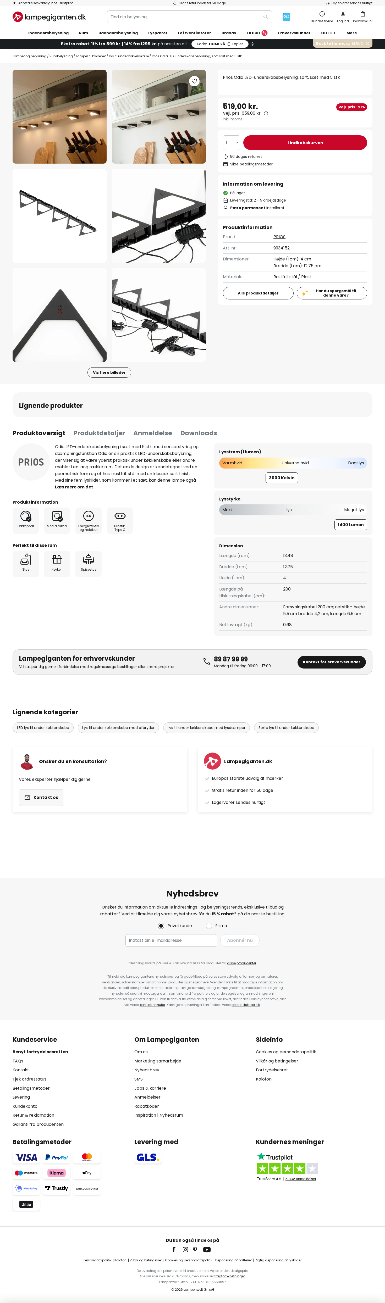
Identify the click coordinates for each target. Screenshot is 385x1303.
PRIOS (279, 237)
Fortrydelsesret (272, 1070)
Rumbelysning (61, 56)
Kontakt (21, 1070)
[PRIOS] (31, 462)
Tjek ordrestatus (29, 1079)
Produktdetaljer (99, 433)
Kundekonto (25, 1106)
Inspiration (145, 1115)
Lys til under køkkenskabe (129, 56)
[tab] (39, 433)
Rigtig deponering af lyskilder (278, 1260)
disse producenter (241, 963)
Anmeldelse (152, 433)
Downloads (198, 433)
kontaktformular (152, 1005)
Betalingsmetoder (31, 1088)
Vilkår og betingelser (277, 1061)
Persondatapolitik (97, 1260)
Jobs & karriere (150, 1088)
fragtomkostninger (229, 1276)
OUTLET (328, 33)
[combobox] (189, 17)
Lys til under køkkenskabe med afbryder (118, 727)
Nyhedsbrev (146, 1070)
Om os (141, 1052)
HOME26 (220, 44)
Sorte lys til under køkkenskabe (286, 727)
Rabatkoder (146, 1106)
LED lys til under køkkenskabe (43, 727)
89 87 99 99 (231, 659)
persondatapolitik (246, 1005)
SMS (138, 1079)
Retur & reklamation (33, 1115)
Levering (21, 1097)
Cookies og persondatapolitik (286, 1052)
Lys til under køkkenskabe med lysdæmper (206, 727)
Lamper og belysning (29, 56)
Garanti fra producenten (38, 1124)
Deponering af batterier (233, 1260)
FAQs (18, 1061)
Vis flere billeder (109, 372)
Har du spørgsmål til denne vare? (336, 293)
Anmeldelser (147, 1097)
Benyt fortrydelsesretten (40, 1052)
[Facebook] (177, 1249)
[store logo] (49, 17)
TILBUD (253, 33)
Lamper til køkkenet (91, 56)
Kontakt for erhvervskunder (331, 662)
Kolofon (264, 1079)
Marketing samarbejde (157, 1061)
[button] (60, 216)
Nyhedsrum (171, 1115)
